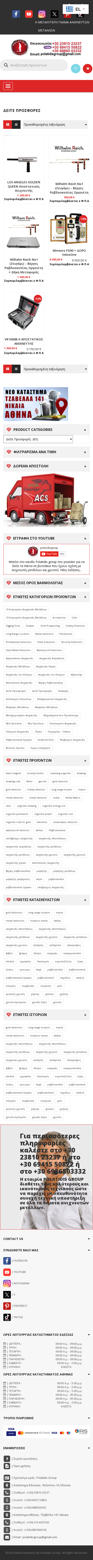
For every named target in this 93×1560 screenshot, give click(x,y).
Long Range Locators (17, 633)
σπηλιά (80, 977)
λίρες (80, 961)
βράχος (23, 953)
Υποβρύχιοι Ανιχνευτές (72, 739)
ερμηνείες (25, 961)
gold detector (60, 781)
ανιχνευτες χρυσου (16, 945)
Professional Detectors (18, 642)
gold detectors (14, 912)
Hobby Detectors (75, 625)
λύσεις (9, 969)
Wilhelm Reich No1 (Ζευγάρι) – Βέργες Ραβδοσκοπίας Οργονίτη (69, 188)
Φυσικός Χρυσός (15, 747)
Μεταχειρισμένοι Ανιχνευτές (21, 715)
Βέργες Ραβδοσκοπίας (50, 682)
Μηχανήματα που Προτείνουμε (60, 715)
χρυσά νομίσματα (16, 1002)
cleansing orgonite (60, 773)
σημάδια (65, 977)
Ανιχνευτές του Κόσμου (19, 674)
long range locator (61, 789)
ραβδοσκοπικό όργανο (18, 887)
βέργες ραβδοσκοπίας (18, 871)
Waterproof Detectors (49, 650)
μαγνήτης (42, 871)
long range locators (39, 912)
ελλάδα (10, 961)
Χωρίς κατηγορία (40, 747)
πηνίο (39, 879)
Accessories (59, 617)
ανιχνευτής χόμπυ (16, 862)
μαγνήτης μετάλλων (64, 871)
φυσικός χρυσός (15, 994)
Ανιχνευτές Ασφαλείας (51, 658)
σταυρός (11, 985)
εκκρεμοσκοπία (72, 953)
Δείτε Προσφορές (16, 690)
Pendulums (65, 633)
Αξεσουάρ (76, 674)
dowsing (81, 773)
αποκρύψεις (74, 945)
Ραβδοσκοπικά (57, 830)
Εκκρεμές (63, 690)
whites (39, 830)
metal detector (14, 797)
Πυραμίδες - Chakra (59, 731)
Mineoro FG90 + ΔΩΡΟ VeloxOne (69, 252)
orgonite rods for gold (18, 822)
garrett (42, 781)
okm (8, 805)
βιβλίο (9, 953)
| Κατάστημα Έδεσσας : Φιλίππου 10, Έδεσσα (41, 1485)
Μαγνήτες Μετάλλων (17, 707)
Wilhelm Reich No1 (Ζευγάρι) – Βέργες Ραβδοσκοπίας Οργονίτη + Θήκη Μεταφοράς (24, 265)
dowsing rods (13, 781)
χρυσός (57, 1002)
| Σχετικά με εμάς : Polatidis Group (34, 1478)
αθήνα (57, 920)
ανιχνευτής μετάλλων (49, 846)
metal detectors (15, 920)
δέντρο (37, 953)
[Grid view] (7, 124)
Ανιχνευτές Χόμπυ (46, 666)
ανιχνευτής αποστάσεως (52, 838)
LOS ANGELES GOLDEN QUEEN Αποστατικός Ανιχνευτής (23, 186)
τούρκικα (45, 985)
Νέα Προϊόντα (14, 723)
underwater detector (65, 822)
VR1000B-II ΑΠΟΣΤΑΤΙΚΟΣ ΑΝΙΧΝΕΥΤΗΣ (24, 341)
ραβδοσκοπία (56, 879)
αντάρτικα (55, 945)
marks (59, 912)
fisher (29, 781)
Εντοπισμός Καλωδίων (18, 699)
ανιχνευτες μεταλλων (75, 937)
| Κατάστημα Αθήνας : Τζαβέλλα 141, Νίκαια (39, 1515)
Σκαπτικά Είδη (46, 739)
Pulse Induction (46, 642)
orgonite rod (65, 813)
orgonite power (43, 813)
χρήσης (64, 994)
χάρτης (35, 994)
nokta (56, 797)
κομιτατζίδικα (63, 961)
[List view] (16, 124)
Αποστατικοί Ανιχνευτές (19, 682)
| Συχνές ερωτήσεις (24, 1459)
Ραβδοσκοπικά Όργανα (19, 739)
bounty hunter (35, 773)
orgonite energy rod (53, 805)
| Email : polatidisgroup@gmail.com (34, 1537)
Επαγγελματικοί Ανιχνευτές (52, 699)
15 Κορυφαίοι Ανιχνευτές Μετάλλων (26, 609)
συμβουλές (28, 985)
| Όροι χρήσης (20, 1466)
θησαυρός (43, 961)
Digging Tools (13, 625)
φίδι (59, 985)
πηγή (38, 969)
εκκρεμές (52, 953)
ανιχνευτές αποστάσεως (19, 928)
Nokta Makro (73, 797)
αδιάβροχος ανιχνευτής (19, 838)
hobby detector (36, 789)
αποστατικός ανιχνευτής (45, 862)
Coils (74, 617)
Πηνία (38, 731)
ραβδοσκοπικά (77, 969)
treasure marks (39, 920)
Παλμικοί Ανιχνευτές (17, 731)
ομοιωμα (24, 969)
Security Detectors (71, 642)
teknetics (42, 822)
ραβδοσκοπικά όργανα (18, 977)
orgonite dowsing (26, 805)
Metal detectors (44, 633)
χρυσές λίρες (39, 1002)
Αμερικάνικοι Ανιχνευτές (19, 658)
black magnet (13, 773)
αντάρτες (38, 945)
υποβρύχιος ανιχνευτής (50, 887)
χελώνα (49, 994)
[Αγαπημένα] (75, 68)
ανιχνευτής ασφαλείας (18, 846)
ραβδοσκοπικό (45, 977)
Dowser (30, 625)
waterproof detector (18, 830)
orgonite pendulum (17, 813)
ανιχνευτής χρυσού (47, 854)
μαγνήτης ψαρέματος (18, 879)
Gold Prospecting (50, 625)
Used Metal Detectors (18, 650)
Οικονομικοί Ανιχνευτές (63, 723)
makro (82, 789)
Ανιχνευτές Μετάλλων (18, 666)
